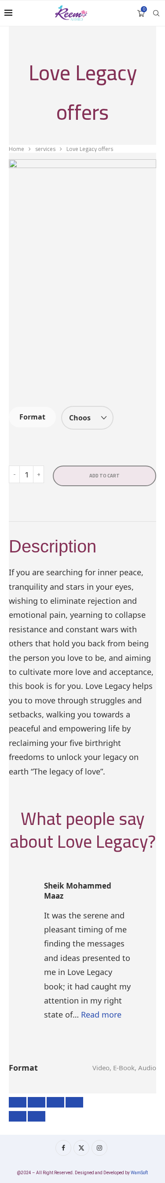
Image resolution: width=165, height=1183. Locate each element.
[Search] (156, 13)
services (45, 148)
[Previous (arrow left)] (17, 1116)
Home (16, 148)
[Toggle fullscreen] (36, 1102)
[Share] (55, 1102)
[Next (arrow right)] (36, 1116)
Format (32, 417)
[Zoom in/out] (17, 1102)
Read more (101, 1014)
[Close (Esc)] (74, 1102)
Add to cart (104, 475)
